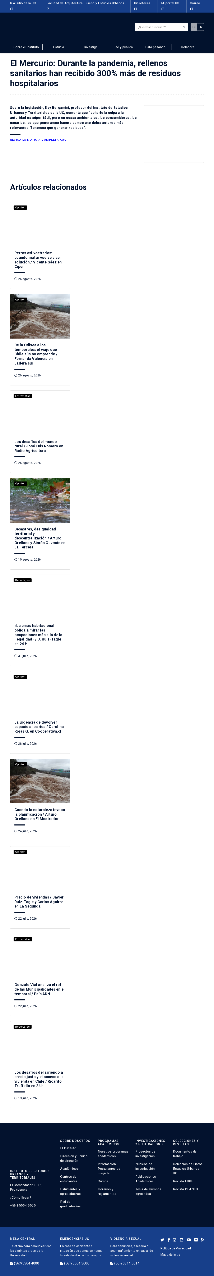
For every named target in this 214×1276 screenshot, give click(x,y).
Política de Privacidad (175, 1248)
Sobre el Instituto (26, 47)
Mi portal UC (170, 5)
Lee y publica (123, 47)
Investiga (91, 47)
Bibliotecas (142, 5)
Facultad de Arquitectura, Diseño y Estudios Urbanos (85, 5)
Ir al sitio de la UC (23, 5)
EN (200, 26)
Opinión (20, 299)
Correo (195, 5)
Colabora (187, 47)
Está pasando (155, 47)
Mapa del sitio (170, 1254)
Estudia (58, 47)
